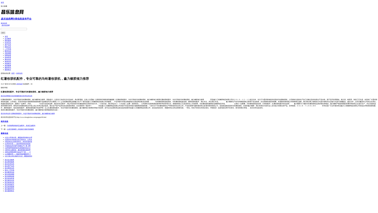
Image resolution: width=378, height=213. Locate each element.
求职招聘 (8, 53)
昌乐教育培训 (9, 172)
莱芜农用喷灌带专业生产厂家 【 (18, 152)
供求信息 (8, 43)
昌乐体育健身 (9, 187)
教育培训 (8, 51)
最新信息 (4, 133)
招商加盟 (8, 55)
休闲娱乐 (8, 63)
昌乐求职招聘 (9, 174)
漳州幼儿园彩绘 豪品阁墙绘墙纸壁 (18, 150)
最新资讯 (8, 67)
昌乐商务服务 (9, 162)
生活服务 (8, 38)
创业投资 (8, 57)
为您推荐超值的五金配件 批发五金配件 (21, 125)
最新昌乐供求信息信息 (24, 96)
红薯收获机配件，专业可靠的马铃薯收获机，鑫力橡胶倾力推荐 (33, 113)
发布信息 (4, 23)
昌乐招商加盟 (9, 176)
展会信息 (8, 59)
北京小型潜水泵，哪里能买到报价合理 (18, 137)
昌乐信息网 (5, 96)
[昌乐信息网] (13, 14)
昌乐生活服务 (9, 160)
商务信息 (8, 47)
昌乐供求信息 (5, 113)
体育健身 (8, 65)
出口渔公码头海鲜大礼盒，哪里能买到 (18, 156)
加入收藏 (4, 6)
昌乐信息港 (13, 96)
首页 (2, 2)
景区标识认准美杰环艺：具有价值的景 (18, 141)
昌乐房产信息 (9, 166)
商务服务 (8, 41)
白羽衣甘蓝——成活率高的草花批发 (18, 144)
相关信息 (4, 121)
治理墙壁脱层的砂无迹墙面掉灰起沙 (18, 148)
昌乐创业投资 (9, 178)
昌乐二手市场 (9, 170)
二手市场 (8, 49)
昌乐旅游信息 (9, 182)
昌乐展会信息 (9, 180)
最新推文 (8, 70)
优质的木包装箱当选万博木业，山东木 (18, 139)
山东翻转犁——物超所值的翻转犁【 (18, 154)
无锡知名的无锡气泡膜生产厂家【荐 (18, 146)
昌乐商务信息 (9, 168)
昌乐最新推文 (9, 191)
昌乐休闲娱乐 (9, 184)
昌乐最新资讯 (9, 189)
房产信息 (8, 45)
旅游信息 (8, 61)
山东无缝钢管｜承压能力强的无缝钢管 (20, 129)
